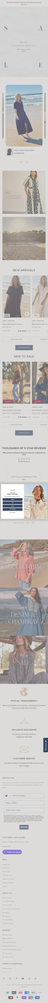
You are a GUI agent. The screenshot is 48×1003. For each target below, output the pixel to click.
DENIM (12, 506)
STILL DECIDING (13, 509)
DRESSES (12, 499)
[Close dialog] (2, 485)
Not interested (12, 512)
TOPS (13, 503)
